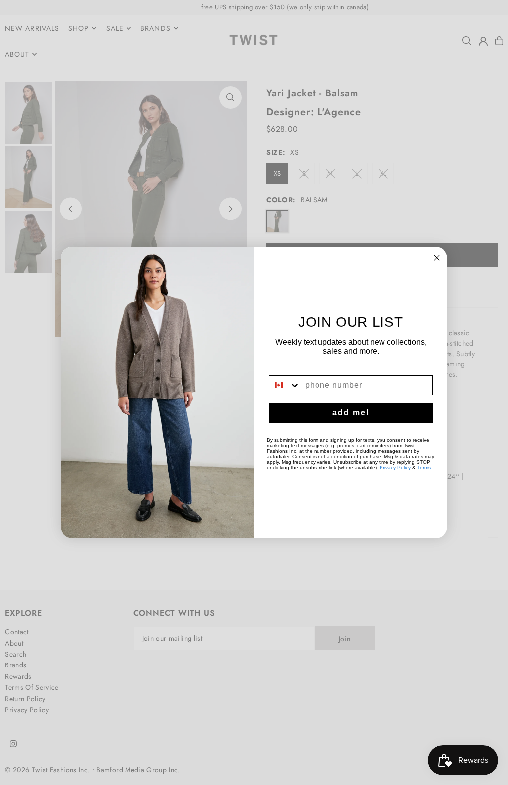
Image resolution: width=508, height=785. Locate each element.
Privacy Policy (395, 467)
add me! (351, 412)
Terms (424, 467)
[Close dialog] (437, 258)
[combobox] (284, 385)
